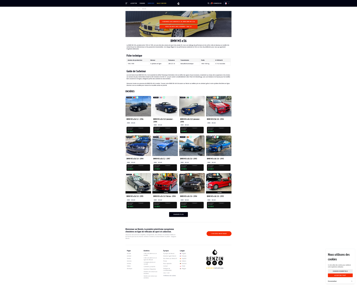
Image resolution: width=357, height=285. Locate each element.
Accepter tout (340, 275)
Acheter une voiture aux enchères (150, 272)
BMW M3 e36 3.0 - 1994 (135, 158)
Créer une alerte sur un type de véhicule (150, 258)
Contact (165, 266)
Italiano (183, 261)
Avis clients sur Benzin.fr (170, 258)
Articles (129, 263)
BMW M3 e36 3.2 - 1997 (161, 158)
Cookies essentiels (340, 271)
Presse (165, 261)
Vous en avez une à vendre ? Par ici (178, 26)
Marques (133, 8)
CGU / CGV (166, 273)
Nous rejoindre (167, 263)
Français (183, 256)
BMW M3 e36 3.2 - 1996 (135, 119)
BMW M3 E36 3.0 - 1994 (215, 119)
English (183, 253)
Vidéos (129, 266)
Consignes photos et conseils (149, 263)
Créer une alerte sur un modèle (150, 254)
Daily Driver (161, 3)
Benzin (127, 8)
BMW (139, 8)
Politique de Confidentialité (167, 269)
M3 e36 (144, 8)
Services (151, 3)
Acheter (134, 3)
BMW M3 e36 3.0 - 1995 (135, 196)
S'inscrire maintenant (219, 233)
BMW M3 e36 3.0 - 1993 (188, 158)
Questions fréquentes (150, 269)
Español (183, 258)
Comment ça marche (149, 266)
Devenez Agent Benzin (169, 256)
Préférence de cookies (169, 275)
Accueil (129, 253)
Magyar (183, 268)
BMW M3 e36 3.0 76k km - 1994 (164, 196)
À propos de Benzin (168, 253)
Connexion (217, 3)
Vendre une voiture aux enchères (150, 277)
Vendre (142, 3)
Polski (183, 266)
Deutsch (183, 263)
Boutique (129, 268)
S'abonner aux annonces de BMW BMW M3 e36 (178, 21)
